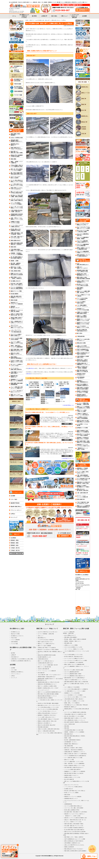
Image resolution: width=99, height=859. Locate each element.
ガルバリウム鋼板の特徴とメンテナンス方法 (17, 342)
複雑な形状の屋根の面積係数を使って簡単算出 (17, 244)
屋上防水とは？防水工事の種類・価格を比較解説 (17, 196)
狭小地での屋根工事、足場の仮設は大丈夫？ (73, 656)
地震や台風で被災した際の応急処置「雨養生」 (17, 233)
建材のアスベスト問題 (16, 291)
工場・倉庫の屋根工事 (82, 492)
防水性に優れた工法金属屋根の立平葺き (15, 230)
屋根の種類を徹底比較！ (80, 288)
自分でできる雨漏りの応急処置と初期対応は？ (83, 385)
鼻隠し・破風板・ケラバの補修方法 (17, 162)
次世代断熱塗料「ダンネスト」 (81, 378)
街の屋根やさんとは (15, 631)
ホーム (14, 16)
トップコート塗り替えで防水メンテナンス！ (17, 391)
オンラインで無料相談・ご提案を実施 (46, 633)
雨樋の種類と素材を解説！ (43, 727)
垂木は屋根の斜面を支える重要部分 (45, 697)
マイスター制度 (14, 643)
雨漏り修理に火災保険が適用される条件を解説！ (83, 388)
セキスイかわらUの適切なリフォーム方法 (73, 647)
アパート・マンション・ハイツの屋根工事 (47, 670)
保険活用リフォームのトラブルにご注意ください (83, 445)
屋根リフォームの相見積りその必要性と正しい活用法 (83, 407)
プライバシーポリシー (16, 510)
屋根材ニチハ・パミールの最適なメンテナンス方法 (83, 320)
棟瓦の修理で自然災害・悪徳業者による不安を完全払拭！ (76, 722)
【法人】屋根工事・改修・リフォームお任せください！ (49, 674)
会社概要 (84, 16)
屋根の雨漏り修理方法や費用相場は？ (17, 357)
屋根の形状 (13, 246)
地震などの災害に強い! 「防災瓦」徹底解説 (82, 367)
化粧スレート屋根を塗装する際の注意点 (82, 316)
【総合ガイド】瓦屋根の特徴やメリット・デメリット (75, 679)
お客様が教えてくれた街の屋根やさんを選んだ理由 (22, 658)
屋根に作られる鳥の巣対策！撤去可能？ (83, 490)
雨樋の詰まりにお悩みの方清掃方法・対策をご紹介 (83, 483)
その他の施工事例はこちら (68, 405)
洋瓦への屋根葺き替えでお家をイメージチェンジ (17, 322)
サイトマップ (14, 517)
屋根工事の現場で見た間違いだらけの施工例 (82, 371)
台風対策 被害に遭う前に (43, 658)
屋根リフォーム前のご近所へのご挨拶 (82, 411)
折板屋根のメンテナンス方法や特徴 (71, 693)
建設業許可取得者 (15, 503)
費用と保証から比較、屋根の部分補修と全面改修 (83, 278)
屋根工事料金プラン (42, 637)
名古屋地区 (13, 537)
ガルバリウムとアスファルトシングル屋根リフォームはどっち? (17, 326)
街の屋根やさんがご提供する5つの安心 (24, 16)
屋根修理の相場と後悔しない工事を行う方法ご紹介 (48, 682)
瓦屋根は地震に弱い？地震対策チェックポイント (83, 364)
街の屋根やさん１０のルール (17, 635)
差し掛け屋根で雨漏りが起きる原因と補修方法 (74, 829)
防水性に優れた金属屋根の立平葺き (71, 809)
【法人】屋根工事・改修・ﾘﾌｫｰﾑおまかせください (83, 503)
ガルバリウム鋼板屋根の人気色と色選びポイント (74, 675)
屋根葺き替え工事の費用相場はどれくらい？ (83, 274)
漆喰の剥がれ (31, 368)
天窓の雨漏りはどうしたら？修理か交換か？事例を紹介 (76, 704)
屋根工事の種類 (82, 82)
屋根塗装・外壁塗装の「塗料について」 (72, 641)
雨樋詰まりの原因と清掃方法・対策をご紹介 (47, 721)
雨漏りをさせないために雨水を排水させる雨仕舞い (75, 831)
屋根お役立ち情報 (81, 343)
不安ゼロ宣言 (14, 637)
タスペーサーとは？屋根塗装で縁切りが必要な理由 (75, 712)
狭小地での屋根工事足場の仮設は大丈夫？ (82, 330)
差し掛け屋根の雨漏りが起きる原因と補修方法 (17, 257)
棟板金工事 (84, 122)
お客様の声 (44, 16)
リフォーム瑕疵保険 (15, 639)
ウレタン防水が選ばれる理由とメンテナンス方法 (17, 181)
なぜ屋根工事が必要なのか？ (83, 264)
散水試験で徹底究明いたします (44, 657)
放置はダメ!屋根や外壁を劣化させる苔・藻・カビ (17, 314)
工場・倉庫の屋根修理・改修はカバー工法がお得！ (83, 476)
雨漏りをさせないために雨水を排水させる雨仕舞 (17, 274)
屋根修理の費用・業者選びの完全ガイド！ (17, 141)
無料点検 (28, 373)
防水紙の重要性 (14, 293)
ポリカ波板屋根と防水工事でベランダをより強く (83, 479)
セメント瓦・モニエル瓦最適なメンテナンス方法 (17, 207)
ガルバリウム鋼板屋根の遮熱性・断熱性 (83, 238)
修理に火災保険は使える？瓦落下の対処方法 (83, 353)
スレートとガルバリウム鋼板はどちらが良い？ (83, 224)
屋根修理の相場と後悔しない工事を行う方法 (82, 271)
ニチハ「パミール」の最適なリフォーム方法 (73, 649)
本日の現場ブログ (15, 656)
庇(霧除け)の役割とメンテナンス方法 (15, 222)
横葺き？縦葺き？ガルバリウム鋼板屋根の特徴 (83, 248)
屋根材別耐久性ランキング (15, 307)
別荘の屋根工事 (81, 499)
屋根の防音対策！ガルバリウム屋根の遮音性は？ (83, 255)
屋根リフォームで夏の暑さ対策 (44, 666)
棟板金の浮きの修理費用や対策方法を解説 (17, 156)
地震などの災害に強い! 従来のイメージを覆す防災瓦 (75, 753)
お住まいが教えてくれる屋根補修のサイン (83, 281)
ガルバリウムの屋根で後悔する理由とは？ (16, 335)
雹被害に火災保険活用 (69, 846)
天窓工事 (83, 133)
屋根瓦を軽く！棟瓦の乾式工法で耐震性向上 (82, 360)
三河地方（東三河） (15, 550)
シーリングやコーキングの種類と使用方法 (17, 226)
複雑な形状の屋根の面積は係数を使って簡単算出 (74, 735)
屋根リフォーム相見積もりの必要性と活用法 (47, 686)
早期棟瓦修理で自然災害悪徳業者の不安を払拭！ (17, 215)
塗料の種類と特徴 (82, 520)
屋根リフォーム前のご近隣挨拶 (44, 645)
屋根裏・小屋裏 (14, 260)
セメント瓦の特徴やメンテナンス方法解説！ (17, 203)
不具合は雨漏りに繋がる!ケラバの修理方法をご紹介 (75, 714)
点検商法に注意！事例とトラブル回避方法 (47, 647)
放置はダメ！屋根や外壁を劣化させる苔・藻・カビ (75, 819)
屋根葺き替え (84, 87)
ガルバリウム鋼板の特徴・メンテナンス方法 (73, 761)
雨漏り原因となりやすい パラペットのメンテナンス (49, 705)
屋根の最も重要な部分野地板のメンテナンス (16, 297)
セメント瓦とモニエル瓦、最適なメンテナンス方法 (75, 696)
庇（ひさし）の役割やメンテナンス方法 (17, 365)
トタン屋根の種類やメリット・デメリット (82, 306)
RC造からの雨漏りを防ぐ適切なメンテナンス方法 (17, 361)
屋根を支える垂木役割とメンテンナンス (16, 354)
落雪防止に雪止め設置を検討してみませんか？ (48, 713)
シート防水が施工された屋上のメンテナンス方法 (17, 185)
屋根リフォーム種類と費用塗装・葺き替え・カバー (83, 292)
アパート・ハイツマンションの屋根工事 (82, 496)
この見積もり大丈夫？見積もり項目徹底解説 (82, 418)
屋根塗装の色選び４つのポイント (81, 374)
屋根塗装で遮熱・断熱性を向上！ (71, 743)
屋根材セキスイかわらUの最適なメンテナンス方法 (83, 323)
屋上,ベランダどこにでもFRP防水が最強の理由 (17, 192)
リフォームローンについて (43, 690)
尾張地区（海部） (15, 542)
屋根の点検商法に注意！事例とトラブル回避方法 (83, 431)
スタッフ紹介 (14, 499)
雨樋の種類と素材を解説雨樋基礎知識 (17, 384)
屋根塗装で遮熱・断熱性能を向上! (82, 381)
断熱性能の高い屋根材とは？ (14, 376)
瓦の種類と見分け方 (15, 281)
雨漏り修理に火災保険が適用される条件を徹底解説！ (75, 850)
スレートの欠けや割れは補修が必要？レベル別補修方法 (76, 689)
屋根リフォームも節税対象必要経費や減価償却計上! (83, 506)
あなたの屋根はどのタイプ (70, 635)
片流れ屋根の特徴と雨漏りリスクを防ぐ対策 (17, 250)
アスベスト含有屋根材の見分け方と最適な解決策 (17, 288)
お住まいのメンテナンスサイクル (71, 784)
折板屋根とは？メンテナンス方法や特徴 (83, 309)
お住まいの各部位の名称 (17, 137)
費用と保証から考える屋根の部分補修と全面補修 (48, 693)
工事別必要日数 (81, 336)
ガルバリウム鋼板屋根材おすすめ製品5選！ (83, 245)
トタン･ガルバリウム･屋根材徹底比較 (16, 331)
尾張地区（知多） (15, 545)
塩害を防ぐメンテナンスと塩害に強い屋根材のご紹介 (75, 817)
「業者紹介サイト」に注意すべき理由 (82, 449)
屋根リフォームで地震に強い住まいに (46, 660)
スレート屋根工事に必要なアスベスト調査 (73, 757)
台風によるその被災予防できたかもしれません (83, 346)
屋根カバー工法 (85, 92)
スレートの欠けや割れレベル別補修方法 (82, 299)
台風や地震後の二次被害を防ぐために (83, 357)
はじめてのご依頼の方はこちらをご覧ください (48, 631)
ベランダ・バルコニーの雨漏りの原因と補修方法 (17, 200)
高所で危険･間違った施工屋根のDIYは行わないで (17, 350)
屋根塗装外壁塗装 (83, 128)
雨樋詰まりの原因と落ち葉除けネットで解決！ (83, 486)
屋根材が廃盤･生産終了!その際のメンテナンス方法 (75, 718)
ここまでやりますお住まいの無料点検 (74, 16)
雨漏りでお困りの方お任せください (45, 641)
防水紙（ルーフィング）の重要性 (71, 792)
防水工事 (83, 110)
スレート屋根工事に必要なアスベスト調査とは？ (17, 387)
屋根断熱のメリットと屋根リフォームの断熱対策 (17, 380)
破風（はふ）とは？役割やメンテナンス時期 (17, 395)
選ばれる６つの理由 (15, 633)
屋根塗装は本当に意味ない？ (15, 144)
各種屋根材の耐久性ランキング (71, 798)
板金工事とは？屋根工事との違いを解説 (17, 152)
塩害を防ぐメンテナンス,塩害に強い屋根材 (17, 311)
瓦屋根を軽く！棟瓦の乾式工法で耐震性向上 (73, 749)
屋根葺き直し (84, 116)
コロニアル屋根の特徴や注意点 (81, 302)
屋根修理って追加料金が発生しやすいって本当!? (83, 438)
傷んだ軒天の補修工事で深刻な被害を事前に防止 (17, 173)
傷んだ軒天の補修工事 (69, 779)
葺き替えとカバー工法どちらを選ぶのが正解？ (83, 285)
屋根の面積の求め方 (15, 240)
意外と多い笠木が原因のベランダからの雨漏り (17, 170)
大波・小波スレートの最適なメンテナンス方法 (17, 218)
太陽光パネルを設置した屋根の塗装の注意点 (83, 313)
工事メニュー (64, 16)
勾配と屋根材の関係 (15, 270)
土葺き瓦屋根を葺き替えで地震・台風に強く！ (17, 211)
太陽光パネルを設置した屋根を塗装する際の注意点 (48, 728)
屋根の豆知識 (14, 300)
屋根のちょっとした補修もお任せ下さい (46, 643)
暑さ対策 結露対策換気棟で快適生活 (15, 264)
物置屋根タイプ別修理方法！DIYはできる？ (82, 469)
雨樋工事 (83, 104)
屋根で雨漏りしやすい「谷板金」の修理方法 (16, 278)
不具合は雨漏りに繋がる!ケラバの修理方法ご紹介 (17, 166)
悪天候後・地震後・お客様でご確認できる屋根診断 (75, 639)
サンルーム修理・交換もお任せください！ (83, 472)
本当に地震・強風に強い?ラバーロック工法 (17, 237)
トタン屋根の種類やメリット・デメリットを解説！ (75, 691)
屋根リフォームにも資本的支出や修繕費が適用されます (49, 692)
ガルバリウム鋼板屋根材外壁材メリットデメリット (83, 252)
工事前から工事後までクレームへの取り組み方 (83, 414)
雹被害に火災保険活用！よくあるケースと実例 (83, 392)
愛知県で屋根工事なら (16, 506)
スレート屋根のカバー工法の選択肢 (83, 295)
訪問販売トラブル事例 (82, 427)
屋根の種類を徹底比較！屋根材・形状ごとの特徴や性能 (76, 681)
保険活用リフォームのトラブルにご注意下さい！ (74, 813)
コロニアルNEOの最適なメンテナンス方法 (83, 327)
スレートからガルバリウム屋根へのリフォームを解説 (83, 227)
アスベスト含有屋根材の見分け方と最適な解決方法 (75, 755)
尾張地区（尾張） (15, 540)
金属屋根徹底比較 (68, 804)
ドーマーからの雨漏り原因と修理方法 (16, 369)
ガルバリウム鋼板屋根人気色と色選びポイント (83, 241)
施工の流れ (54, 16)
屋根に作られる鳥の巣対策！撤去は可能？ (47, 725)
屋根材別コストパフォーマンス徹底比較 (17, 303)
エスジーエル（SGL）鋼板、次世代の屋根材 (73, 807)
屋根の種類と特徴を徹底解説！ (15, 134)
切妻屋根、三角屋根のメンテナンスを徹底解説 (17, 254)
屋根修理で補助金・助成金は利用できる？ (82, 395)
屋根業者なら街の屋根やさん (17, 671)
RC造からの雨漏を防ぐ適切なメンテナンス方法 (74, 765)
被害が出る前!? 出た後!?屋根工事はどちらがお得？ (83, 421)
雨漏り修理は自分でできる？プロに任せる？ (17, 148)
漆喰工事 (83, 98)
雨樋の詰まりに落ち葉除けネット (45, 723)
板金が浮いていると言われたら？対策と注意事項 (83, 435)
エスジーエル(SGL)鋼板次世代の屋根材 (16, 339)
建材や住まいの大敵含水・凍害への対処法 (16, 268)
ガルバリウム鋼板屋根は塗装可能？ (83, 234)
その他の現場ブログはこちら (68, 458)
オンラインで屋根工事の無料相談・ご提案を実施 (83, 404)
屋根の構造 (13, 159)
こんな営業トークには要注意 (82, 425)
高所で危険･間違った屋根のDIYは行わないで (73, 767)
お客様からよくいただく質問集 (71, 645)
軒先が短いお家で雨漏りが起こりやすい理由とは (17, 284)
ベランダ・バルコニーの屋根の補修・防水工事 (48, 664)
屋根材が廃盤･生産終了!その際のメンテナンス (16, 318)
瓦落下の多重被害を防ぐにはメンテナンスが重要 (83, 350)
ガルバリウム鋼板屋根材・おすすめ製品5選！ (74, 662)
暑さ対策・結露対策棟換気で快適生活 (72, 739)
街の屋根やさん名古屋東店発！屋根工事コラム (21, 660)
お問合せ (13, 513)
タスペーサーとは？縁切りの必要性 (15, 177)
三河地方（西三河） (15, 547)
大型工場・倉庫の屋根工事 (43, 668)
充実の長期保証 (14, 641)
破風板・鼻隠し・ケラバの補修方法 (71, 702)
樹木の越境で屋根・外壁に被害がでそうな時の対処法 (83, 442)
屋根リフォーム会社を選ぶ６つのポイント (83, 340)
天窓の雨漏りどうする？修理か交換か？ (17, 372)
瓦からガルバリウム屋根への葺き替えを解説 (83, 231)
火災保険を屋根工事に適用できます (45, 662)
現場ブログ (32, 20)
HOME (26, 20)
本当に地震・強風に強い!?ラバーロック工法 (73, 825)
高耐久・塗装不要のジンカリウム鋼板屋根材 (17, 346)
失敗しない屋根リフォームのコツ (82, 267)
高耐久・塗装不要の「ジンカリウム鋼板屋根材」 (74, 763)
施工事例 (34, 16)
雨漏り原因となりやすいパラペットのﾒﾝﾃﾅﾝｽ (17, 188)
